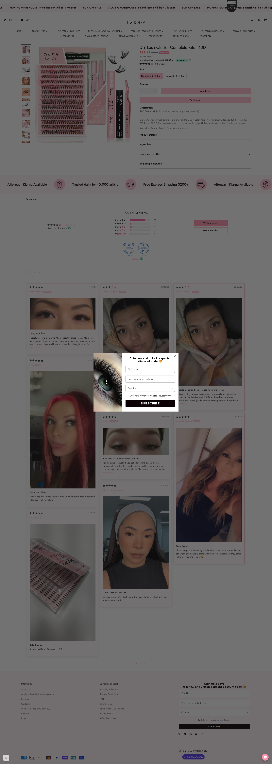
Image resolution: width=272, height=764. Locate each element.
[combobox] (149, 388)
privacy (162, 396)
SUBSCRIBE (150, 403)
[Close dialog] (174, 356)
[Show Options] (172, 388)
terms (155, 396)
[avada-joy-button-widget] (265, 757)
